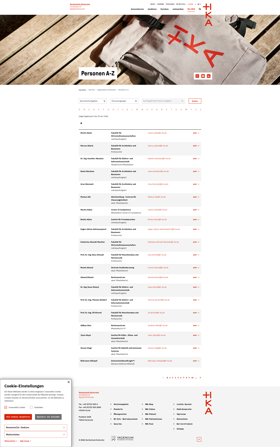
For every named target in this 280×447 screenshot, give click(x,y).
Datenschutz (182, 419)
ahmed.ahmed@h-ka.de (158, 277)
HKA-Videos (150, 409)
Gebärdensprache (184, 409)
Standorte (118, 409)
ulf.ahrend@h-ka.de (156, 312)
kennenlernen (137, 9)
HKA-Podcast (150, 414)
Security (118, 424)
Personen (170, 4)
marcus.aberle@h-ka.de (158, 146)
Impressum (181, 414)
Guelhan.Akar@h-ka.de (157, 325)
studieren (152, 9)
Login (190, 4)
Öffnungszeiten (120, 414)
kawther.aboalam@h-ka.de (159, 158)
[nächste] (200, 378)
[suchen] (200, 9)
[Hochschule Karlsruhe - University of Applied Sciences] (80, 7)
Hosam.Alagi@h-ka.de (157, 348)
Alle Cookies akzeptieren (18, 417)
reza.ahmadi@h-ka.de (157, 255)
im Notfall (181, 4)
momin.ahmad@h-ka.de (158, 267)
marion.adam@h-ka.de (157, 210)
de (198, 4)
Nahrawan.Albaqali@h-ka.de (160, 361)
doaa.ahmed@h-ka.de (157, 287)
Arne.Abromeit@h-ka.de (158, 184)
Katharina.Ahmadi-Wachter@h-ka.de (163, 242)
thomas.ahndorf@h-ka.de (159, 300)
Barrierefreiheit (184, 424)
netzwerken (178, 9)
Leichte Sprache (184, 404)
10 (192, 377)
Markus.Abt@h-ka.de (157, 197)
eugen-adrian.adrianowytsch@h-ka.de (164, 229)
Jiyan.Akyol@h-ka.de (157, 335)
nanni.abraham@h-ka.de (158, 171)
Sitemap (180, 429)
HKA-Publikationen (153, 419)
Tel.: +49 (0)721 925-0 (88, 404)
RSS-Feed (149, 424)
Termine (160, 4)
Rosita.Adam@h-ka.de (157, 219)
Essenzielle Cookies (17, 407)
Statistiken (38, 407)
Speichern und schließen (48, 417)
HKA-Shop (149, 404)
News (152, 4)
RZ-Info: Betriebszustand (125, 419)
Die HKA (191, 9)
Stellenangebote (121, 404)
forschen (165, 9)
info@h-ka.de (84, 410)
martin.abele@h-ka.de (157, 133)
